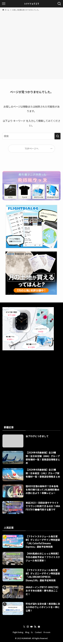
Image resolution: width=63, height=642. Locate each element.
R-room (47, 632)
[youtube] (31, 626)
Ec (32, 632)
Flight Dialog (18, 632)
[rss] (35, 626)
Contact (38, 632)
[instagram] (27, 626)
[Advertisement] (31, 44)
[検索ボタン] (59, 3)
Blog (27, 632)
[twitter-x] (24, 626)
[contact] (38, 626)
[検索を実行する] (57, 136)
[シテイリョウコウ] (31, 3)
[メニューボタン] (3, 3)
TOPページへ (32, 148)
